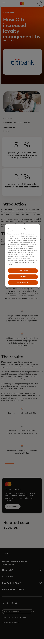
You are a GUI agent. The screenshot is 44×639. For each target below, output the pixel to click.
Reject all (23, 276)
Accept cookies (23, 270)
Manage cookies (22, 282)
